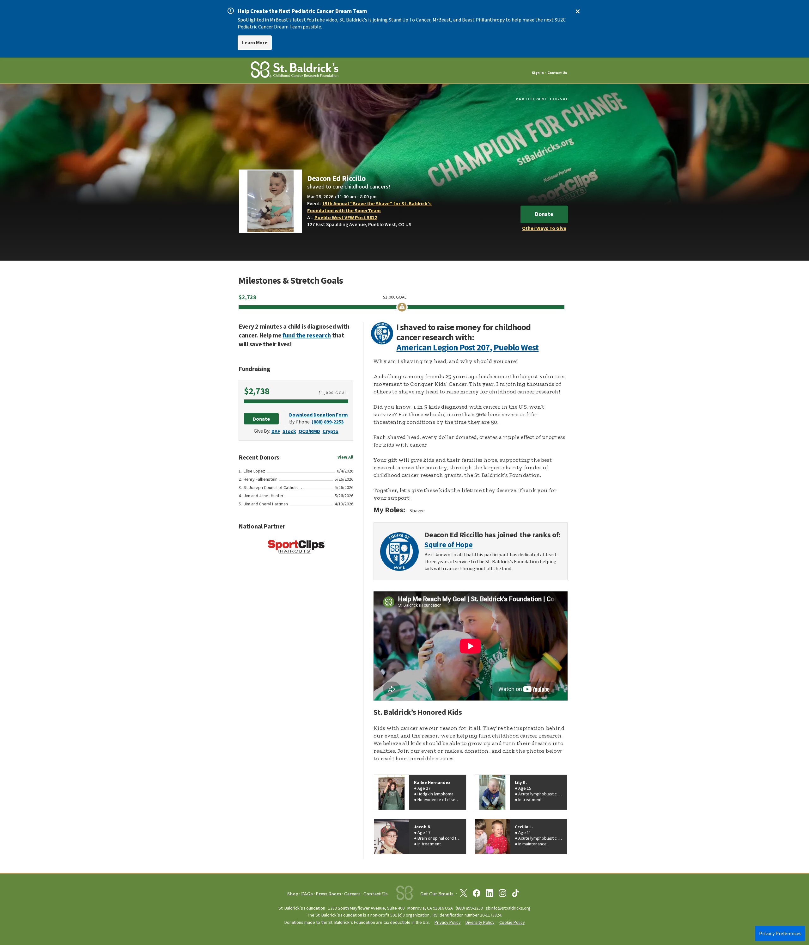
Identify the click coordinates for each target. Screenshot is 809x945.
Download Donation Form (318, 414)
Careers (352, 894)
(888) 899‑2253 (469, 908)
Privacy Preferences (780, 933)
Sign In (538, 73)
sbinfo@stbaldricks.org (508, 908)
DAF (275, 431)
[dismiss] (577, 11)
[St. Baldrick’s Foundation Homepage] (294, 70)
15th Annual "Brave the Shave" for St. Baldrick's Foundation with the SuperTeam (369, 207)
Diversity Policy (480, 922)
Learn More (254, 42)
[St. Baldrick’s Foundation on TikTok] (515, 894)
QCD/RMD (309, 431)
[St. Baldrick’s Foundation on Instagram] (502, 894)
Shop (292, 894)
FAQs (307, 894)
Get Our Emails (436, 894)
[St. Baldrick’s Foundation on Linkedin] (489, 894)
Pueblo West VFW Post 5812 (345, 217)
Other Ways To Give (544, 228)
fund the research (307, 335)
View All (345, 457)
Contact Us (557, 73)
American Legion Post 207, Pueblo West (467, 348)
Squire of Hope (448, 545)
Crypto (330, 431)
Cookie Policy (512, 922)
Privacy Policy (448, 922)
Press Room (328, 894)
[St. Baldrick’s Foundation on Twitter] (463, 894)
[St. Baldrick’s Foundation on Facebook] (476, 894)
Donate (544, 214)
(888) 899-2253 (328, 421)
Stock (289, 431)
